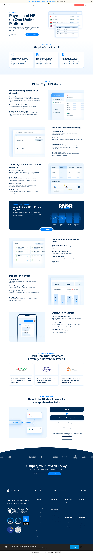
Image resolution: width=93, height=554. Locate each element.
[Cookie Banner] (46, 549)
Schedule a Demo (79, 5)
